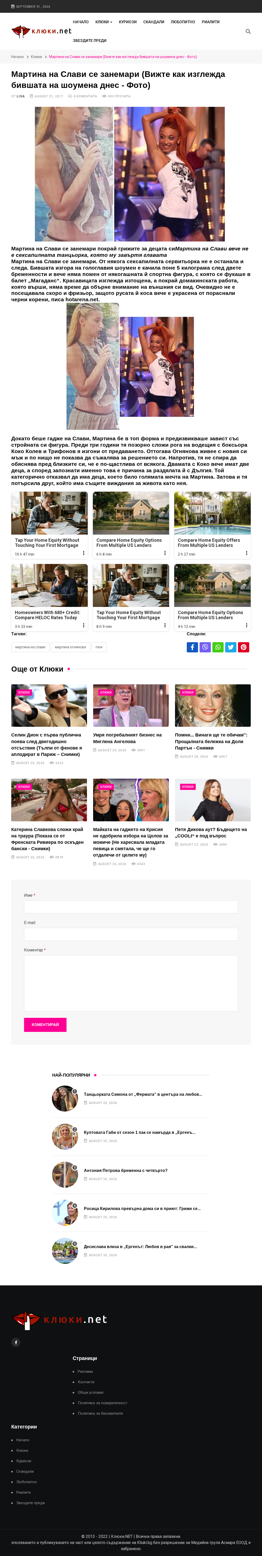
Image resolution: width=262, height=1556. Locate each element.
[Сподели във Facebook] (192, 647)
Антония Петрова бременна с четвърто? (126, 1170)
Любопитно (183, 22)
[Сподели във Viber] (205, 647)
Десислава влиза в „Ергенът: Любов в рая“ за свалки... (140, 1246)
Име (29, 895)
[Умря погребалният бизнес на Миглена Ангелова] (131, 705)
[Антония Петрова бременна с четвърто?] (65, 1175)
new (99, 647)
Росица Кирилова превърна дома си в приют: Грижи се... (142, 1208)
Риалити (211, 22)
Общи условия (90, 1392)
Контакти (86, 1382)
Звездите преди (89, 40)
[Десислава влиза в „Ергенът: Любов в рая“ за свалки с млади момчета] (65, 1251)
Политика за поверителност (102, 1403)
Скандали (153, 22)
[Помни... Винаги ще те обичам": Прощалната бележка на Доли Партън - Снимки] (213, 705)
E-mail (29, 922)
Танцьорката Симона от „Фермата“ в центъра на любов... (143, 1094)
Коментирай (45, 1024)
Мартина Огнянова (70, 647)
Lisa (21, 96)
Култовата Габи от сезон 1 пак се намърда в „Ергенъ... (139, 1132)
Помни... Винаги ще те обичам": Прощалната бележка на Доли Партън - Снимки (211, 741)
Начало (81, 22)
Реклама (85, 1372)
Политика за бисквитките (100, 1413)
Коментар (35, 950)
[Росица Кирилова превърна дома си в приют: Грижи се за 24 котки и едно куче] (65, 1213)
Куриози (128, 22)
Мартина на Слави (30, 647)
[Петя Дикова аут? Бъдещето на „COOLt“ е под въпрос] (213, 800)
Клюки (102, 22)
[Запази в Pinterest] (243, 647)
